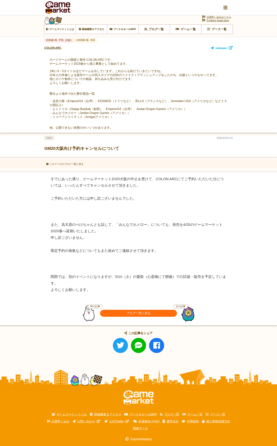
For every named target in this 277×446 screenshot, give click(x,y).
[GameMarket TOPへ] (138, 397)
